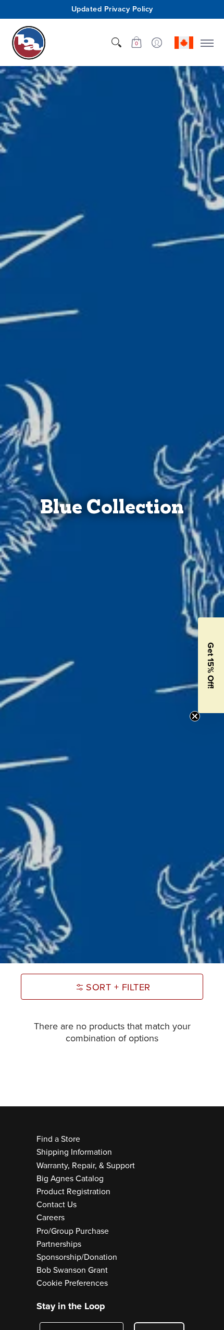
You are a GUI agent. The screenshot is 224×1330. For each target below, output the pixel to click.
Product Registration (73, 1191)
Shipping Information (74, 1152)
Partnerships (58, 1244)
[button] (136, 42)
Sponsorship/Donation (76, 1257)
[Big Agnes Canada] (28, 42)
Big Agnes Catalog (70, 1178)
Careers (50, 1217)
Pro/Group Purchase (72, 1231)
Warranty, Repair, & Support (85, 1165)
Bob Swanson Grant (72, 1270)
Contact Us (56, 1204)
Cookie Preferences (72, 1283)
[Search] (116, 42)
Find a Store (58, 1139)
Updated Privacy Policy (112, 9)
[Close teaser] (195, 716)
